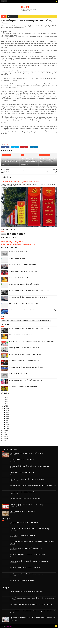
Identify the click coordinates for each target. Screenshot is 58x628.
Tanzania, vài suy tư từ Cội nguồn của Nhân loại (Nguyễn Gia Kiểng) (27, 479)
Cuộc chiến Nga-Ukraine (44, 155)
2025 (4, 438)
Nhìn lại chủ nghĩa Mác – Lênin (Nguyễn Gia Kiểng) (22, 492)
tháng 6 (4, 416)
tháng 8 (4, 420)
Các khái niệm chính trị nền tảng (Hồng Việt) (12, 241)
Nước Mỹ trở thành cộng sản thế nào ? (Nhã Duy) (22, 535)
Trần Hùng (19, 320)
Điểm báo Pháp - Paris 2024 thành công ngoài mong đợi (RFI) (25, 567)
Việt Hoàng (13, 320)
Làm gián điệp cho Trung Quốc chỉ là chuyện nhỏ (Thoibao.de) (26, 591)
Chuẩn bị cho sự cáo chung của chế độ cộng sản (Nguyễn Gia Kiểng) (20, 182)
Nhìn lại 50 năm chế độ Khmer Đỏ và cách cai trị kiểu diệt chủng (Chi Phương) (29, 290)
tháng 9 (4, 422)
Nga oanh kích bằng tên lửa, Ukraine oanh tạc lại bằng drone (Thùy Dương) (28, 297)
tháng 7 (4, 418)
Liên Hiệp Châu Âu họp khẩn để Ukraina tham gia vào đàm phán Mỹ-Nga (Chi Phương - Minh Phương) (48, 161)
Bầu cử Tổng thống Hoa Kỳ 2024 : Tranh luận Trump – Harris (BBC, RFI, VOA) (29, 529)
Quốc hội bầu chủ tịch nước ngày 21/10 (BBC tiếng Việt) (23, 386)
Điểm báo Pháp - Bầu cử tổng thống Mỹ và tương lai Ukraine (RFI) (26, 574)
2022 (4, 432)
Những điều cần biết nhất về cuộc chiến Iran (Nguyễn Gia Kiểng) (26, 453)
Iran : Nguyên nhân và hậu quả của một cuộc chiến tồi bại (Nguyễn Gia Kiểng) (29, 466)
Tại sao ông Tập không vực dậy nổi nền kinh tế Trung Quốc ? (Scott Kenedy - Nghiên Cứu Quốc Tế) (32, 611)
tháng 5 (4, 414)
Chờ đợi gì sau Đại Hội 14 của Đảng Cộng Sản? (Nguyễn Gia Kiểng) (26, 505)
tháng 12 (4, 428)
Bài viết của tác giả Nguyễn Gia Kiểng (18, 252)
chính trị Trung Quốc (7, 155)
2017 (4, 399)
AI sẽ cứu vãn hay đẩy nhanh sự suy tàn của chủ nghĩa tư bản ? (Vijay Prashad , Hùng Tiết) (32, 310)
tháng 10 (4, 424)
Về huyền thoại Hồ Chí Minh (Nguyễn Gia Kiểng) (22, 472)
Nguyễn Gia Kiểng (5, 320)
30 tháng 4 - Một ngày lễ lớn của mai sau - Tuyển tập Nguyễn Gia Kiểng (18, 244)
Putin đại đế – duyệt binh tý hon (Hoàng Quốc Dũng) (22, 265)
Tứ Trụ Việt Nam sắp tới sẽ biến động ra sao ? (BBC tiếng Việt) (25, 354)
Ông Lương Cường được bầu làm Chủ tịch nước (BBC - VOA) (24, 360)
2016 (4, 397)
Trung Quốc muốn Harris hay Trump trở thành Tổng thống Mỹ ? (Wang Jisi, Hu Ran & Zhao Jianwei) (32, 542)
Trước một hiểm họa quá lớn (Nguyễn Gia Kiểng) (22, 459)
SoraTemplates (9, 626)
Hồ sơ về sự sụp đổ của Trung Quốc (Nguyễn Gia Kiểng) (14, 243)
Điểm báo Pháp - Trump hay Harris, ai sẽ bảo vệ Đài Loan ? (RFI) (26, 548)
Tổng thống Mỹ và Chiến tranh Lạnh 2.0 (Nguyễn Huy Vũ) (24, 522)
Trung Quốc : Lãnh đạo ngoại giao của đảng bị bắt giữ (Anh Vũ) (9, 161)
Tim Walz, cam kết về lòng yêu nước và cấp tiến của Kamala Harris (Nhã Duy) (29, 561)
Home (3, 16)
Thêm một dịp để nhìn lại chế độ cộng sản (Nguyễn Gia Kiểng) (25, 498)
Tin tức (13, 23)
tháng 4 (4, 412)
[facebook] (56, 1)
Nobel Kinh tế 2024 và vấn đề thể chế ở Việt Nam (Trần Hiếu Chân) (26, 367)
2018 (4, 401)
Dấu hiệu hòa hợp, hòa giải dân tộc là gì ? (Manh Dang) (23, 271)
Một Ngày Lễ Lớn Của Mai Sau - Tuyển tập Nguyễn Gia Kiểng (24, 303)
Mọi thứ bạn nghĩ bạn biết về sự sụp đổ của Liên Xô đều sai (24, 348)
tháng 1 (4, 406)
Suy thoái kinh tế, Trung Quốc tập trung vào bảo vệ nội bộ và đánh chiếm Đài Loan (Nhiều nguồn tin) (33, 618)
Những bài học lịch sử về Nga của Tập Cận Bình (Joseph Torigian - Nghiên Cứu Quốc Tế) (32, 604)
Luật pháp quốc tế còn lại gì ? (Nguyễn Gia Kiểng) (22, 511)
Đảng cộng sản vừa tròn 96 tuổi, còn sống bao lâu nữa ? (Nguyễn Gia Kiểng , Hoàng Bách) (33, 485)
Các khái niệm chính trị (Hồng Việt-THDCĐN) (20, 258)
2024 (4, 436)
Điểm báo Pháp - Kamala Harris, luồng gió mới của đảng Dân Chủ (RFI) (27, 554)
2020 (4, 405)
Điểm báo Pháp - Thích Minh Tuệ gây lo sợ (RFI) (22, 580)
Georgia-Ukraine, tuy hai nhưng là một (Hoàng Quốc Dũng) (24, 284)
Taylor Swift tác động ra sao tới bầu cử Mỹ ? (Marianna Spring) (25, 380)
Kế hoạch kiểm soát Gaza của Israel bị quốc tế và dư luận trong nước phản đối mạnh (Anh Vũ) (29, 161)
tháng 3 (4, 410)
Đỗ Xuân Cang (25, 320)
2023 (4, 434)
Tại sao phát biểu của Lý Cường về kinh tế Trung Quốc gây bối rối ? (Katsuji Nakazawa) (32, 598)
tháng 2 (4, 408)
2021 (4, 430)
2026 (4, 440)
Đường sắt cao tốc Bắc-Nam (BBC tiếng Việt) (20, 277)
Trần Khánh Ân (33, 320)
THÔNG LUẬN (25, 7)
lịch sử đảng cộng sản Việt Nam (44, 320)
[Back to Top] (56, 626)
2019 (4, 403)
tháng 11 (4, 426)
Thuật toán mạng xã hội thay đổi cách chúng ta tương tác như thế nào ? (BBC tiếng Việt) (32, 341)
